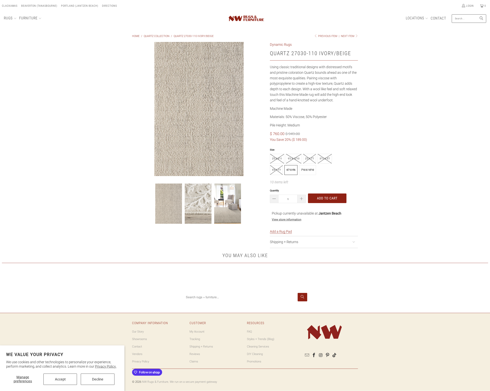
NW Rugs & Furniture (155, 382)
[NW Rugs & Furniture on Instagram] (321, 355)
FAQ (249, 331)
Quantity (274, 190)
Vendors (137, 354)
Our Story (138, 331)
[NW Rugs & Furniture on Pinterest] (328, 355)
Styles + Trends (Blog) (260, 339)
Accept (60, 379)
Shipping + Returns (201, 346)
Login (470, 5)
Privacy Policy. (105, 366)
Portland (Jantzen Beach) (79, 5)
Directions (109, 5)
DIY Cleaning (255, 354)
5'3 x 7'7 (276, 169)
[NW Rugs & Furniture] (246, 18)
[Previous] (135, 110)
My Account (196, 331)
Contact (137, 346)
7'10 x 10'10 (307, 169)
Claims (193, 361)
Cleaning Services (258, 346)
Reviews (194, 354)
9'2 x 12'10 (293, 158)
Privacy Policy (140, 361)
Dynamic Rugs (281, 45)
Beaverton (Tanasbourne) (39, 5)
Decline (97, 379)
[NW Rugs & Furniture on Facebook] (314, 355)
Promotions (254, 361)
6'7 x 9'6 (291, 169)
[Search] (481, 18)
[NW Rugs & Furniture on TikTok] (334, 355)
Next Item (348, 36)
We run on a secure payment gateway (193, 382)
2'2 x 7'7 (309, 158)
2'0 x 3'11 (277, 158)
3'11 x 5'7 (325, 158)
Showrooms (139, 339)
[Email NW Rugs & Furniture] (307, 355)
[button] (10, 18)
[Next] (263, 110)
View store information (286, 219)
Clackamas (9, 5)
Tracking (194, 339)
